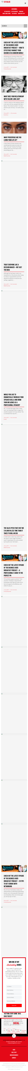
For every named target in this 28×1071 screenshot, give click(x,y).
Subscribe (14, 1005)
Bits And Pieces (7, 11)
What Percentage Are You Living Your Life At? (12, 138)
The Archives (14, 13)
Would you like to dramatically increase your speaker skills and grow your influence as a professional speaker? (13, 399)
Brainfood (21, 11)
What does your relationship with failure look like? (14, 97)
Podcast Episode (7, 69)
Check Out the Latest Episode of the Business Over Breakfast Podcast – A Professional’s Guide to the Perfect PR (14, 570)
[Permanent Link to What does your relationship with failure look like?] (14, 84)
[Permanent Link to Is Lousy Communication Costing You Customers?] (14, 646)
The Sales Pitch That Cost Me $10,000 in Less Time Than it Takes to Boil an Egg (14, 530)
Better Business (14, 11)
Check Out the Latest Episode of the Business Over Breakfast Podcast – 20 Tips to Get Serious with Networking (14, 881)
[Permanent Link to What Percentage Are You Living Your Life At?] (14, 128)
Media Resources (14, 1055)
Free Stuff (14, 1052)
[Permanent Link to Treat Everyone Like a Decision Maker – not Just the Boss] (14, 210)
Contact (14, 1058)
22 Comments (13, 113)
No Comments (14, 67)
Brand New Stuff (21, 13)
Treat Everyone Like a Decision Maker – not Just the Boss (13, 267)
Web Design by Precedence (14, 1069)
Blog (14, 1050)
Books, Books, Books (7, 13)
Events (5, 419)
